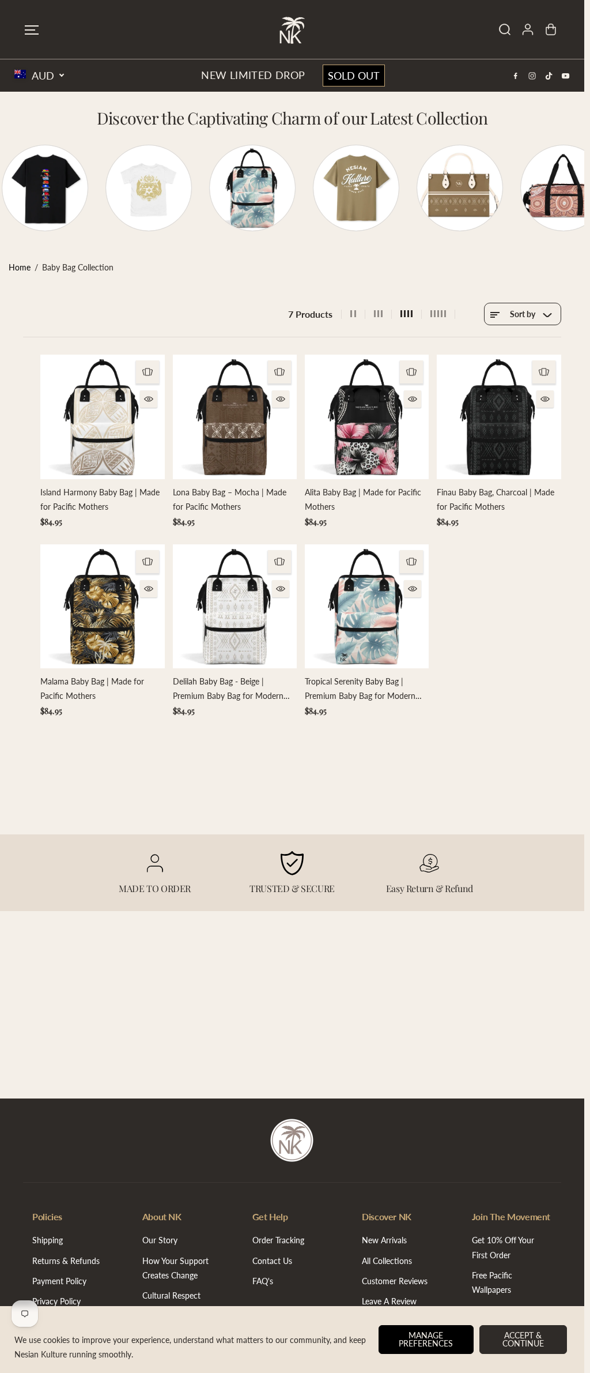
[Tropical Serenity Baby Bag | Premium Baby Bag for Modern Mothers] (367, 606)
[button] (31, 30)
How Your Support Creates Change (175, 1268)
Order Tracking (278, 1240)
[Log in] (527, 29)
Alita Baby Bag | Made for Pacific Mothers (363, 499)
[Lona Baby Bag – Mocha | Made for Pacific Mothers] (235, 417)
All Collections (387, 1261)
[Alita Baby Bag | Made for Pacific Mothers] (367, 417)
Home (20, 267)
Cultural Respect (171, 1295)
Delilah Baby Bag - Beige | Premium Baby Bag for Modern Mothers (228, 689)
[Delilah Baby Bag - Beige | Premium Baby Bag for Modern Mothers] (235, 606)
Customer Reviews (395, 1281)
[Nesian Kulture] (292, 29)
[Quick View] (148, 399)
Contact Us (272, 1261)
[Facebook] (516, 75)
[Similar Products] (147, 372)
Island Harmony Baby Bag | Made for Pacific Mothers (100, 499)
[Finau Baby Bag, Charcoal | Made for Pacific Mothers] (499, 417)
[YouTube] (566, 75)
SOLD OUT (354, 75)
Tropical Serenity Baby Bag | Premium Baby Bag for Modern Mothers (360, 689)
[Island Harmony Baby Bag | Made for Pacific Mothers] (102, 417)
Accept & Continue (523, 1339)
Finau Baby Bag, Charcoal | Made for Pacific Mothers (495, 499)
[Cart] (550, 29)
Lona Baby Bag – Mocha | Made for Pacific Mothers (229, 499)
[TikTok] (549, 75)
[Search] (504, 29)
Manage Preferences (426, 1339)
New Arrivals (384, 1240)
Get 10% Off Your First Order (503, 1247)
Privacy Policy (56, 1301)
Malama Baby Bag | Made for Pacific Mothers (92, 688)
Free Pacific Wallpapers (492, 1282)
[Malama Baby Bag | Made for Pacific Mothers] (102, 606)
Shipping (47, 1240)
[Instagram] (532, 75)
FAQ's (262, 1281)
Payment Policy (59, 1281)
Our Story (159, 1240)
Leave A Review (389, 1301)
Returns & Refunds (66, 1261)
